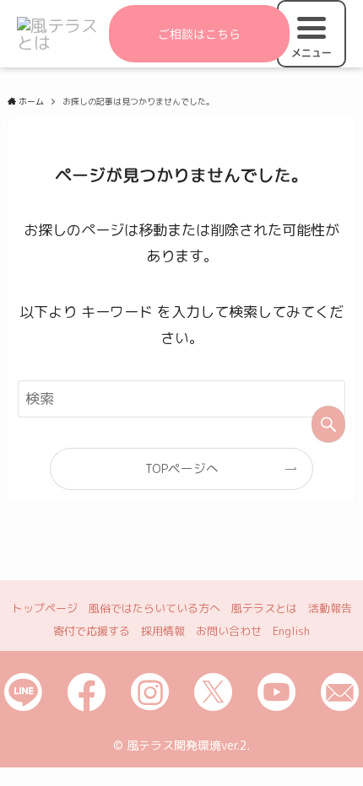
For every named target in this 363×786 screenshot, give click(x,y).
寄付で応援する (91, 630)
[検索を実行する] (328, 424)
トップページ (45, 608)
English (291, 630)
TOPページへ (182, 468)
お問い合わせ (229, 630)
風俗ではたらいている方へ (154, 608)
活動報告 (330, 608)
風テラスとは (264, 608)
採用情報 (163, 630)
